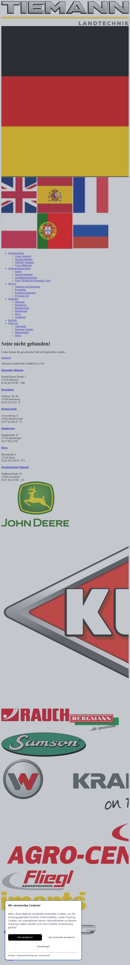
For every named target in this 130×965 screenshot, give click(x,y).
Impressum (44, 955)
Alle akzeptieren (25, 937)
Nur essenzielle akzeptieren (62, 937)
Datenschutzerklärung (27, 955)
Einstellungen (43, 946)
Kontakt (11, 955)
